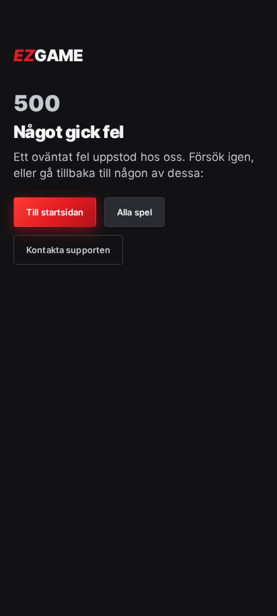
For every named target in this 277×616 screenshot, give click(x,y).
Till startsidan (54, 212)
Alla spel (134, 212)
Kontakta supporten (68, 249)
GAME (48, 55)
